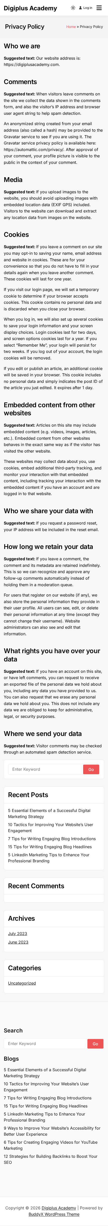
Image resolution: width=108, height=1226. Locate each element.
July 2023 (17, 933)
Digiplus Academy (30, 8)
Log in (87, 8)
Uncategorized (22, 983)
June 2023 (18, 942)
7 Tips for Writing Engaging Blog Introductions (52, 838)
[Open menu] (99, 7)
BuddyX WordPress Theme (54, 1214)
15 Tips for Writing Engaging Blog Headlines (50, 846)
